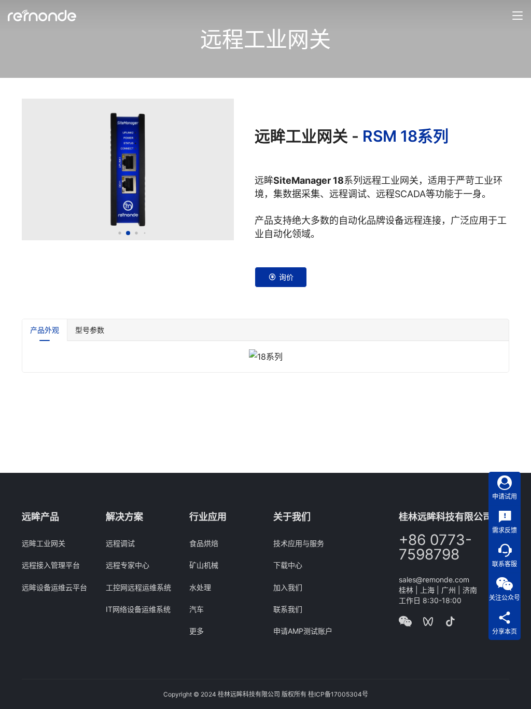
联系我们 (287, 609)
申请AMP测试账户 (302, 630)
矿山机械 (203, 565)
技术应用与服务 (298, 543)
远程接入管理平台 (51, 565)
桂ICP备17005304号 (338, 694)
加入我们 (287, 587)
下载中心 (287, 565)
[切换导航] (517, 15)
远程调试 (120, 543)
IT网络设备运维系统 (138, 609)
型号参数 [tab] (89, 329)
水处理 (200, 587)
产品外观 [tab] (44, 329)
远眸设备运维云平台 (54, 587)
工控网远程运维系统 (138, 587)
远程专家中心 (127, 565)
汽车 (196, 609)
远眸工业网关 (43, 543)
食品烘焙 (203, 543)
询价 (286, 276)
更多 (196, 630)
